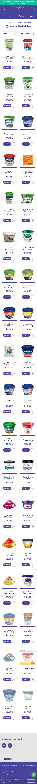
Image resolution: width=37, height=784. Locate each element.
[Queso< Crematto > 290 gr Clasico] (13, 182)
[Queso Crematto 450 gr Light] (13, 220)
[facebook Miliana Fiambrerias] (10, 745)
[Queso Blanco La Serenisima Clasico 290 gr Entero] (32, 450)
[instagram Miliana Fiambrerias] (4, 745)
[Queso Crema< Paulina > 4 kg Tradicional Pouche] (13, 373)
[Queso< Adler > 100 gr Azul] (13, 679)
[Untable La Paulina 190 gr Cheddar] (13, 641)
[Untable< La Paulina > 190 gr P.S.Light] (13, 297)
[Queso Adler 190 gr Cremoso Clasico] (32, 679)
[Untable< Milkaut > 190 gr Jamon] (32, 373)
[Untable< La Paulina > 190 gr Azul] (13, 412)
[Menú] (3, 16)
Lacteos (33, 16)
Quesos (12, 16)
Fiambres (22, 16)
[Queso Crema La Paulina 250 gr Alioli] (32, 488)
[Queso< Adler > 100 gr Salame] (13, 526)
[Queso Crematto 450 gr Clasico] (32, 641)
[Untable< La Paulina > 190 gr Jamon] (32, 412)
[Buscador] (4, 9)
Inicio (7, 22)
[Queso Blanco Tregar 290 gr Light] (32, 106)
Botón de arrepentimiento (21, 772)
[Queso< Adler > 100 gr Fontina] (13, 603)
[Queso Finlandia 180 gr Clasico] (32, 526)
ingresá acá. (6, 772)
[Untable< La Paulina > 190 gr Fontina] (32, 335)
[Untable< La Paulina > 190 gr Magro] (32, 297)
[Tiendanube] (8, 775)
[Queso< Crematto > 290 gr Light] (13, 106)
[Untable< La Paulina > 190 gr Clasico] (32, 144)
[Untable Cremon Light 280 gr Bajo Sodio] (32, 259)
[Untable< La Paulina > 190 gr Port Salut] (13, 450)
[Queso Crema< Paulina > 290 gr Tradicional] (32, 67)
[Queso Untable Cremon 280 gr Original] (32, 603)
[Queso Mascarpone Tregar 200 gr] (13, 259)
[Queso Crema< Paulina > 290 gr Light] (13, 67)
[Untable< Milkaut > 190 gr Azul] (13, 718)
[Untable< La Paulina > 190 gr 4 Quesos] (13, 335)
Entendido (31, 781)
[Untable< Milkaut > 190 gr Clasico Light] (32, 718)
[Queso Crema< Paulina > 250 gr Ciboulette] (13, 488)
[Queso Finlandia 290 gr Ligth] (13, 144)
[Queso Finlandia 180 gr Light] (32, 220)
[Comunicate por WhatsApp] (33, 774)
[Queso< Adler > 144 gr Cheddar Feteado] (32, 182)
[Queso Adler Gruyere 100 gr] (13, 565)
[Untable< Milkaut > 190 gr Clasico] (32, 565)
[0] (32, 9)
